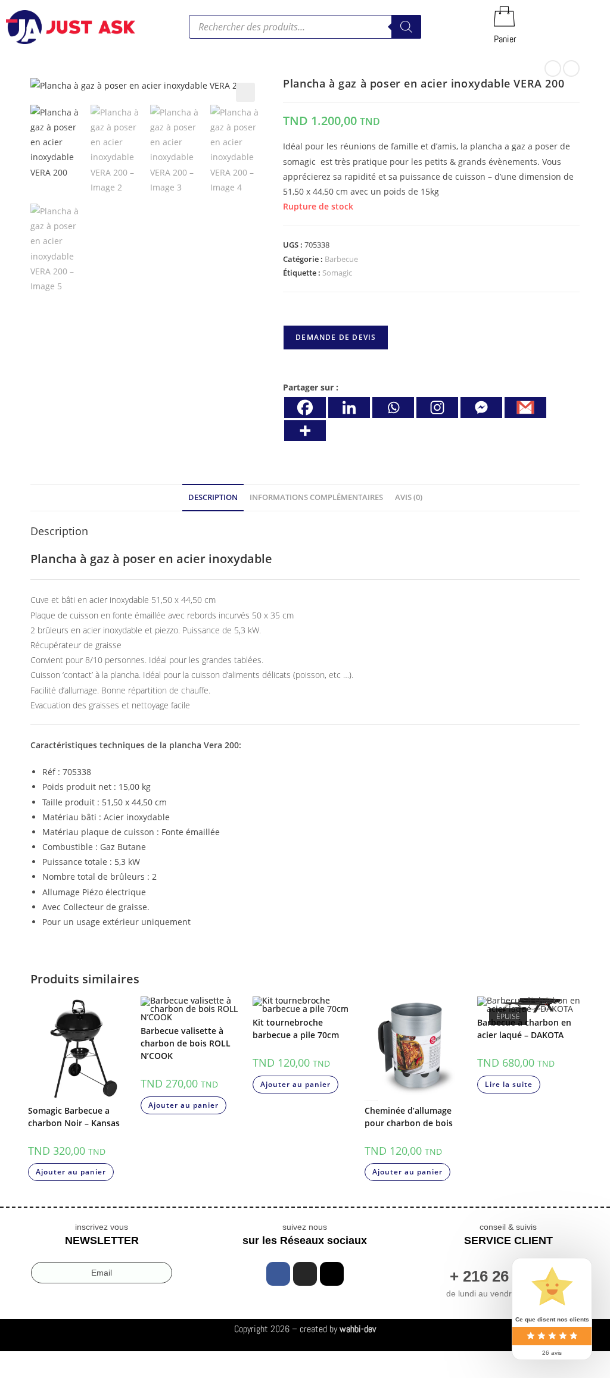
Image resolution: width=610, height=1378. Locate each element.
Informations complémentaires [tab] (316, 497)
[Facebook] (305, 407)
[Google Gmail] (525, 407)
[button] (245, 92)
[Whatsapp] (393, 407)
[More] (305, 430)
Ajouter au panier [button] (71, 1172)
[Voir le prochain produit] (571, 68)
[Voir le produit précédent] (552, 68)
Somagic (337, 272)
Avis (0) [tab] (408, 497)
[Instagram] (437, 407)
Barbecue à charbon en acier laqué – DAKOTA (524, 1028)
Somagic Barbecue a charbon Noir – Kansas (74, 1117)
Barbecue (341, 259)
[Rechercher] (406, 27)
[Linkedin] (349, 407)
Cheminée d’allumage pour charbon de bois (409, 1117)
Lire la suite (509, 1084)
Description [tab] (213, 497)
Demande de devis (335, 337)
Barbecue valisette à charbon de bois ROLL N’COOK (186, 1043)
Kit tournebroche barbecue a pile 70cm (296, 1028)
